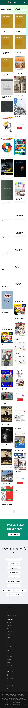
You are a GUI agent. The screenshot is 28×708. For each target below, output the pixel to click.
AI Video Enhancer (22, 698)
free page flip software (14, 568)
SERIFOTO (4, 114)
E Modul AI (17, 31)
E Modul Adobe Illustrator (5, 53)
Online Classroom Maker (15, 702)
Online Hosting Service (12, 615)
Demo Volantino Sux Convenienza (19, 250)
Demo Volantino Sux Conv (6, 219)
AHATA (16, 136)
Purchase (9, 612)
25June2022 (18, 471)
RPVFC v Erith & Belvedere (5, 389)
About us (9, 653)
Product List (9, 609)
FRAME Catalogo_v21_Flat (19, 95)
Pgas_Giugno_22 (19, 450)
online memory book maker (14, 594)
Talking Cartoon (17, 696)
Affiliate (8, 662)
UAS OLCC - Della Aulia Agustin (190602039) (6, 311)
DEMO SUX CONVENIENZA (5, 270)
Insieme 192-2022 (6, 483)
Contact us (9, 665)
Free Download (14, 534)
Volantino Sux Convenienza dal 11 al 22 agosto (19, 300)
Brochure (9, 625)
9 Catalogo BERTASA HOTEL (7, 97)
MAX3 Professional (19, 388)
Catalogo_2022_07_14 (7, 467)
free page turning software (14, 581)
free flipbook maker (14, 563)
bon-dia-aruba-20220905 (18, 199)
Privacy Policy (10, 656)
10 (23, 511)
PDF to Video (17, 694)
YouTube (11, 685)
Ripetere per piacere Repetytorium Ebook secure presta (6, 503)
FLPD (16, 407)
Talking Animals (10, 696)
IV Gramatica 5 (5, 156)
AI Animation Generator (12, 698)
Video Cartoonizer (6, 699)
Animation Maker (9, 701)
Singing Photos (13, 699)
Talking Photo (13, 695)
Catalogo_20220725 (6, 424)
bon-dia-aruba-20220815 (18, 338)
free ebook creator (21, 590)
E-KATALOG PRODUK (17, 366)
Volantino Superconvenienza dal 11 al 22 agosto (19, 317)
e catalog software (7, 590)
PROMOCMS (18, 157)
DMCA (8, 668)
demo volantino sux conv (19, 216)
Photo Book (9, 631)
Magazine (9, 622)
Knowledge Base (10, 640)
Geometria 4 (5, 135)
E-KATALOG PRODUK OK (18, 352)
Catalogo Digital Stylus (5, 445)
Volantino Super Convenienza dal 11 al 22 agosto (6, 328)
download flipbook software (14, 559)
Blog (10, 675)
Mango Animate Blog (18, 701)
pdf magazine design (14, 572)
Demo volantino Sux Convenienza (6, 253)
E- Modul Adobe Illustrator (5, 75)
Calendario (17, 116)
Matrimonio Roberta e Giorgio (6, 402)
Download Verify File (11, 643)
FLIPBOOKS (10, 619)
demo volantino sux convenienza (19, 233)
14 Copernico (18, 178)
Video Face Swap (21, 695)
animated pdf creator (14, 576)
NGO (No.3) (4, 367)
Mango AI (8, 695)
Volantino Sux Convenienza (18, 284)
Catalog (8, 628)
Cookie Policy (10, 646)
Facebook (11, 678)
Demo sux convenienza (18, 267)
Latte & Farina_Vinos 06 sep (6, 202)
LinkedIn (11, 688)
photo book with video (14, 585)
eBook (8, 634)
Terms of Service (10, 659)
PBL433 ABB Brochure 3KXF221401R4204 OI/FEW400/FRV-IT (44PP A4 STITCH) (19, 429)
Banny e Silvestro (19, 73)
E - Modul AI (5, 31)
